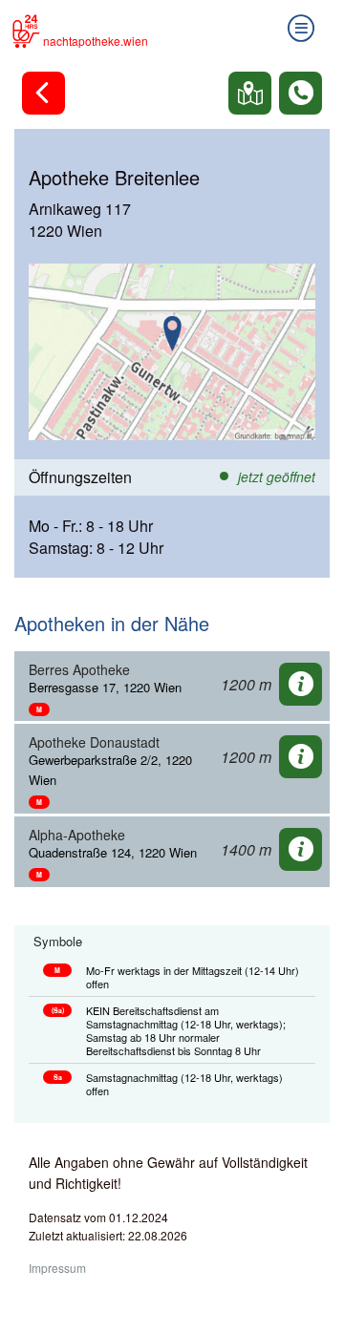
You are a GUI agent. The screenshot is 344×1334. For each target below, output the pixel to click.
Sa (58, 1077)
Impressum (57, 1268)
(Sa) (58, 1010)
